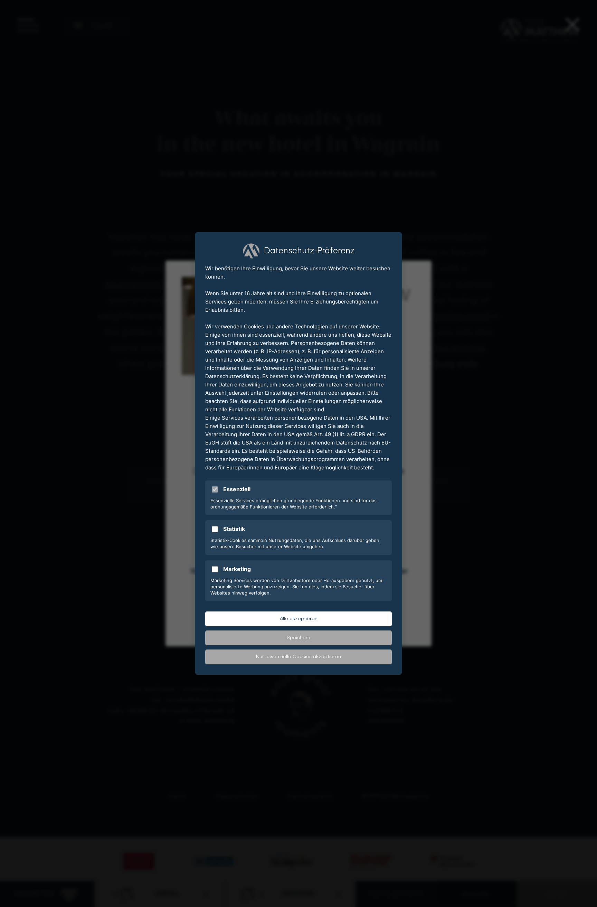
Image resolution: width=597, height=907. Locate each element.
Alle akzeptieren (299, 618)
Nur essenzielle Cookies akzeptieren (298, 656)
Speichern (298, 637)
